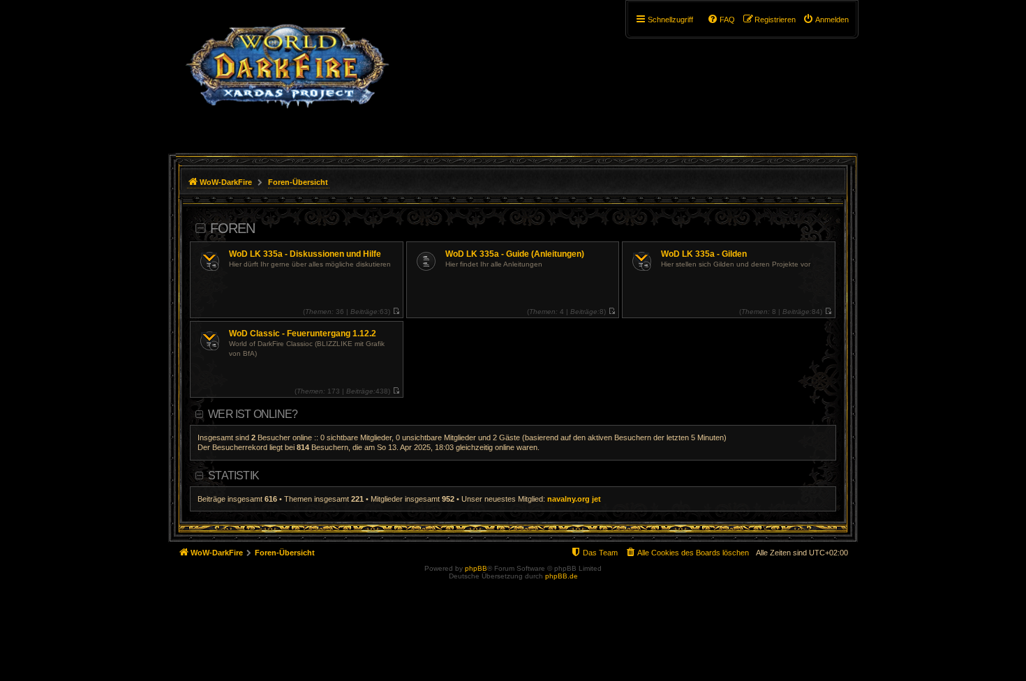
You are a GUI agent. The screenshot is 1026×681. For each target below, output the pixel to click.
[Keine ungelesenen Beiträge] (396, 311)
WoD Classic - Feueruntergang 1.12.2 (302, 333)
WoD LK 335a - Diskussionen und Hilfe (305, 254)
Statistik (233, 475)
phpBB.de (561, 576)
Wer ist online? (252, 414)
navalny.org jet (574, 499)
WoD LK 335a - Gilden (704, 254)
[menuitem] (826, 19)
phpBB (476, 568)
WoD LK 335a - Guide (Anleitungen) (514, 254)
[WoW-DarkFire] (287, 73)
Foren (232, 228)
